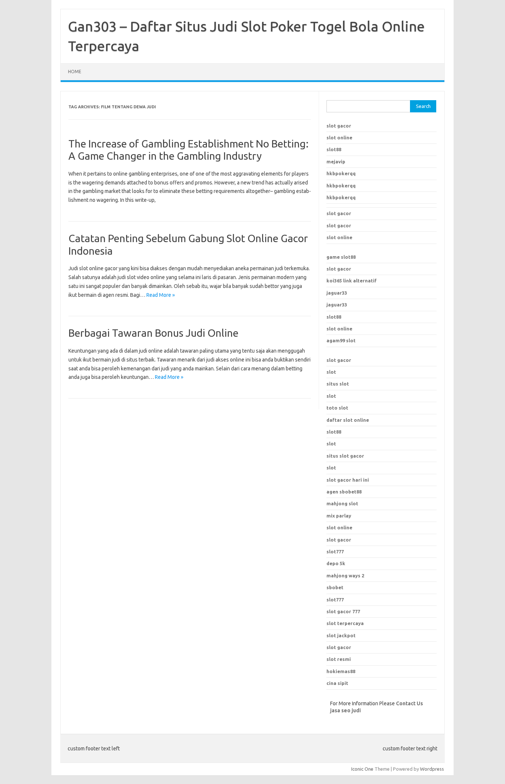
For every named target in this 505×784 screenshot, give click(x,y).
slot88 (333, 149)
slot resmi (338, 659)
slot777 (335, 551)
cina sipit (337, 683)
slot (331, 371)
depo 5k (335, 563)
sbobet (334, 587)
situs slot (337, 383)
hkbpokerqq (341, 173)
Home (74, 71)
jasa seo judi (345, 710)
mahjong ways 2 (345, 575)
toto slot (337, 407)
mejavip (335, 161)
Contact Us (409, 703)
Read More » (160, 295)
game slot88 (341, 256)
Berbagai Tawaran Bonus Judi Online (153, 333)
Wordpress (432, 768)
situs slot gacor (345, 455)
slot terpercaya (345, 623)
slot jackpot (341, 635)
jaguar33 (336, 292)
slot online (339, 137)
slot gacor (338, 125)
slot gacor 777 (343, 611)
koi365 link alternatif (351, 280)
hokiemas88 (340, 671)
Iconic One (362, 768)
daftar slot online (347, 419)
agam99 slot (341, 340)
